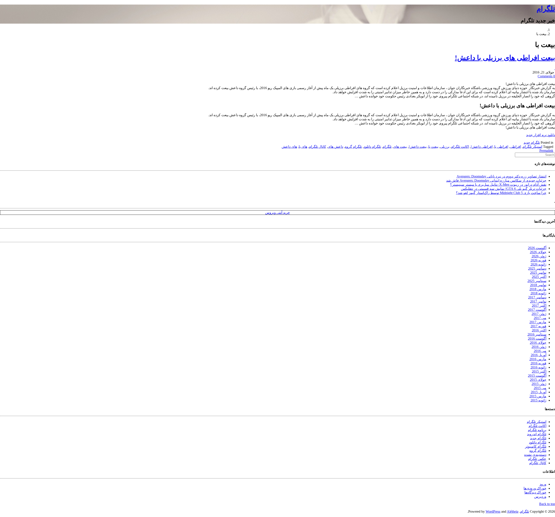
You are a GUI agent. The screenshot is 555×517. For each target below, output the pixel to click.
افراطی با (501, 146)
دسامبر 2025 (537, 268)
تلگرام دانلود (372, 146)
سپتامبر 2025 (536, 281)
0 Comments (546, 76)
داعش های (335, 146)
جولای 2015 (538, 380)
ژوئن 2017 (539, 314)
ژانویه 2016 (538, 367)
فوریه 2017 (538, 326)
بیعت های (400, 146)
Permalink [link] (546, 150)
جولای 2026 (538, 252)
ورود (543, 484)
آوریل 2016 (538, 355)
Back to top (547, 504)
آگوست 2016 (537, 338)
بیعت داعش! (418, 146)
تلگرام (546, 9)
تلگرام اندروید (536, 434)
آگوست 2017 (537, 310)
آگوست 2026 (537, 248)
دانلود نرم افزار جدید (540, 135)
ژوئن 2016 (539, 347)
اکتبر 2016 (539, 330)
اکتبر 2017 (539, 305)
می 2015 (540, 388)
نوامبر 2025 (538, 272)
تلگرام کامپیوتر (535, 446)
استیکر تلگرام (532, 146)
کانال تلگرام (317, 146)
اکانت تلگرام (460, 146)
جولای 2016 (538, 342)
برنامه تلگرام (537, 430)
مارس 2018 (537, 289)
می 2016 (540, 351)
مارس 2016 (537, 359)
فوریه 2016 (538, 363)
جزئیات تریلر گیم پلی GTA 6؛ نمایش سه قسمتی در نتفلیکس (503, 189)
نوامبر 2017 (538, 301)
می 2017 (540, 318)
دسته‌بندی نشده (535, 455)
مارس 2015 (537, 396)
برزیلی (444, 146)
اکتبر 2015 (539, 371)
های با (303, 146)
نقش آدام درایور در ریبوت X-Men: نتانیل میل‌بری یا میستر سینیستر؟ (498, 184)
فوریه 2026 (538, 260)
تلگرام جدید (532, 142)
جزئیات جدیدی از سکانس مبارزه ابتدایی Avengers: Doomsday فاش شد (496, 180)
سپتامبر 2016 (536, 334)
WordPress (493, 511)
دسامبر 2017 (537, 297)
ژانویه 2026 (538, 264)
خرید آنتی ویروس (277, 212)
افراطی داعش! (482, 146)
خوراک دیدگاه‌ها (535, 492)
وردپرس (540, 496)
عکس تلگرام (537, 459)
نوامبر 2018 (538, 285)
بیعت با (433, 146)
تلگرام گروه (353, 146)
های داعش (289, 146)
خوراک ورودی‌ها (535, 488)
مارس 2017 (537, 322)
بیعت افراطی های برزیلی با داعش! (505, 58)
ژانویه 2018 (538, 293)
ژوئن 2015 (539, 384)
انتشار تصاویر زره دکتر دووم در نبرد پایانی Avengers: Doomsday (501, 176)
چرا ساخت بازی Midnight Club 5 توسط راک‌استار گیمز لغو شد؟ (501, 193)
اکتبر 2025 (539, 277)
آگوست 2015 (537, 375)
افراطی (515, 146)
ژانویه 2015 (538, 400)
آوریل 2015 (538, 392)
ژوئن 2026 (539, 256)
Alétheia (512, 511)
